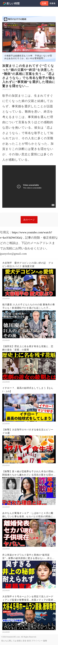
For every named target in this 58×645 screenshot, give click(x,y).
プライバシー (37, 641)
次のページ (29, 220)
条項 (29, 641)
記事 (44, 3)
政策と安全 (21, 641)
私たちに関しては (8, 641)
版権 (45, 641)
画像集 (53, 3)
